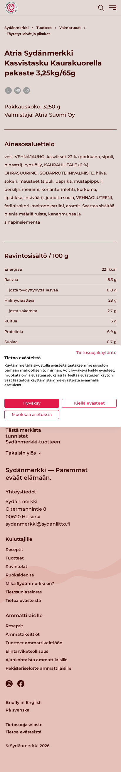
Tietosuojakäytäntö (96, 352)
